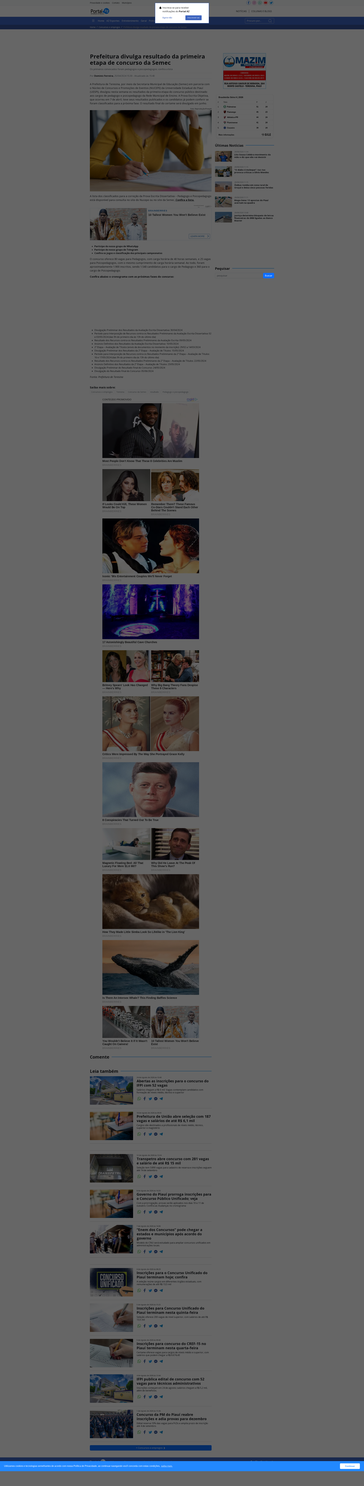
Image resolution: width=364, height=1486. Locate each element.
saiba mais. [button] (167, 1466)
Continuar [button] (350, 1466)
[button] (337, 1466)
